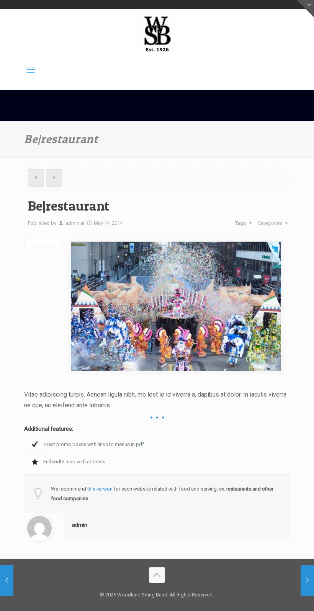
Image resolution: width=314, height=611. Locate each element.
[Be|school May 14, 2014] (307, 580)
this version (100, 489)
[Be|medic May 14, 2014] (6, 580)
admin (72, 223)
